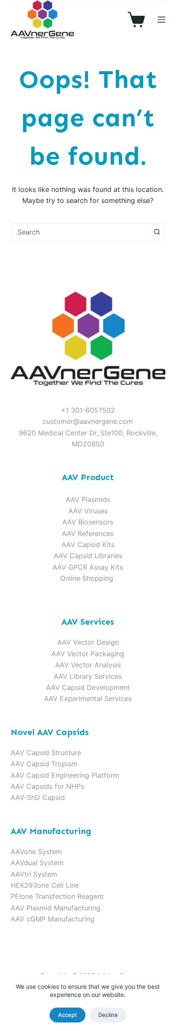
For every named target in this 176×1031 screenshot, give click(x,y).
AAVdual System (37, 862)
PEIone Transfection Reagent (57, 896)
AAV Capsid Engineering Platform (65, 775)
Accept (67, 1014)
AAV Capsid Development (88, 687)
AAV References (88, 533)
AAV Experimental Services (88, 698)
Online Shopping (86, 578)
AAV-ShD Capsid (38, 797)
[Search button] (157, 232)
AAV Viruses (88, 511)
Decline (108, 1014)
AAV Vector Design (88, 642)
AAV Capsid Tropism (44, 763)
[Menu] (161, 19)
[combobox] (80, 231)
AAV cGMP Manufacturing (52, 919)
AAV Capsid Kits (88, 544)
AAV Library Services (88, 676)
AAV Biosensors (87, 522)
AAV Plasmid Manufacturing (55, 908)
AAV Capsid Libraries (88, 555)
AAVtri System (34, 874)
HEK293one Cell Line (45, 885)
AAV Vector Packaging (87, 653)
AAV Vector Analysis (88, 664)
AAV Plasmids (88, 499)
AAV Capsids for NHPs (47, 786)
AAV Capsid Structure (46, 752)
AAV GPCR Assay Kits (88, 567)
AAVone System (36, 851)
